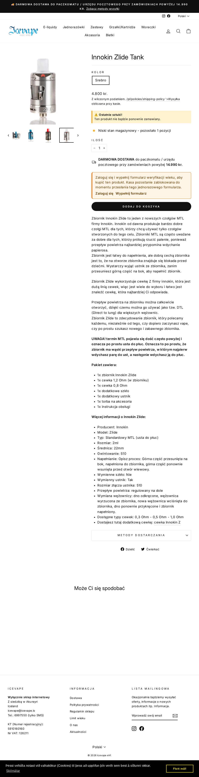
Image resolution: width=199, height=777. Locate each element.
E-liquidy (50, 27)
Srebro (100, 80)
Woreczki (148, 27)
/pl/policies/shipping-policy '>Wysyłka (153, 99)
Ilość (97, 140)
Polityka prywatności (84, 704)
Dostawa (76, 698)
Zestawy (97, 27)
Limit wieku (78, 718)
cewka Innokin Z (167, 522)
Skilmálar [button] (13, 771)
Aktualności (78, 731)
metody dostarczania (141, 535)
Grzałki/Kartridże (122, 27)
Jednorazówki (74, 27)
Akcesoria (92, 35)
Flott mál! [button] (180, 768)
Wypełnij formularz (131, 193)
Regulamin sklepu (82, 711)
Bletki (110, 35)
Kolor (98, 72)
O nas (74, 725)
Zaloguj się (104, 193)
